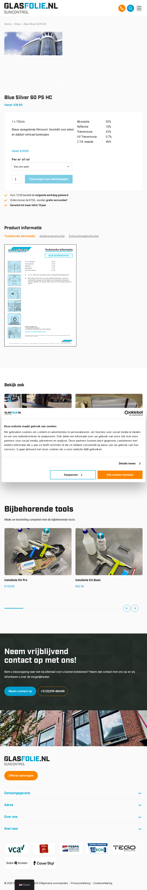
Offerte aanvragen (21, 775)
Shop (17, 24)
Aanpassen (71, 474)
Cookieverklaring (102, 883)
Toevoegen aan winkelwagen (48, 179)
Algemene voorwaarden (54, 883)
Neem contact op (20, 691)
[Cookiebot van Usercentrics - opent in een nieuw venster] (127, 413)
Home (7, 24)
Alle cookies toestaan (120, 474)
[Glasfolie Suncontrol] (31, 8)
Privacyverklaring (80, 883)
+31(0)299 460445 (53, 691)
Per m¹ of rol (20, 159)
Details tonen (127, 463)
